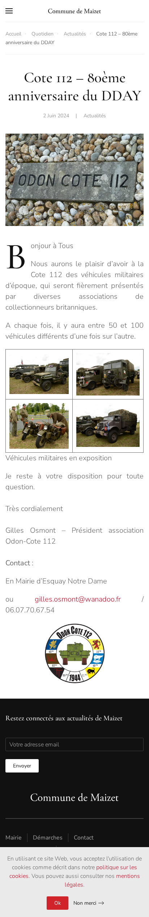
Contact (84, 838)
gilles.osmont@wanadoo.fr (78, 599)
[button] (9, 11)
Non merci (84, 903)
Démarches (48, 838)
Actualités (95, 115)
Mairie (13, 838)
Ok (57, 903)
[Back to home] (74, 11)
